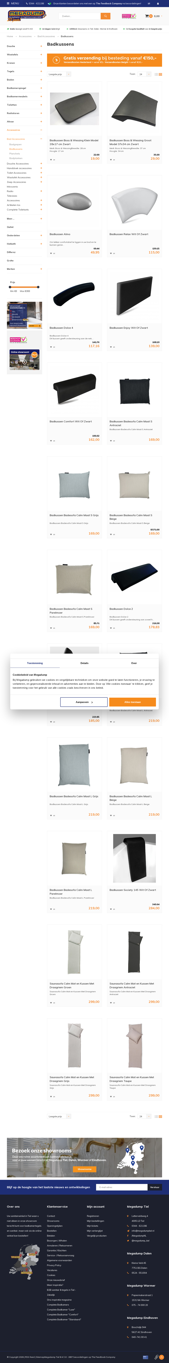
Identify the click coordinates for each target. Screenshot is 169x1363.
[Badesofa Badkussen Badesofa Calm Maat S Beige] (134, 483)
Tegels (10, 71)
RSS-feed (29, 1357)
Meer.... (10, 218)
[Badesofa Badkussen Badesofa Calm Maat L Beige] (134, 764)
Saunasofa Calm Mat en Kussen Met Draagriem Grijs (72, 1079)
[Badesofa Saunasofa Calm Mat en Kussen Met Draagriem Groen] (74, 952)
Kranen (11, 63)
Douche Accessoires (18, 163)
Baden (10, 79)
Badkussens (15, 149)
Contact (51, 1216)
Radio (10, 191)
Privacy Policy (54, 1265)
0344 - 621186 (36, 3)
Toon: (132, 74)
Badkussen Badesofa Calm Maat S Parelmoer (71, 610)
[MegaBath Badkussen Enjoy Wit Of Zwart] (134, 296)
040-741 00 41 (139, 1337)
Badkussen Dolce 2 (121, 608)
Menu (14, 3)
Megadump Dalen (139, 1253)
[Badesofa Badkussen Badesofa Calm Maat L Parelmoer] (74, 858)
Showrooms (53, 1221)
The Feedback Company (103, 1357)
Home (10, 36)
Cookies (51, 1275)
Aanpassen (82, 702)
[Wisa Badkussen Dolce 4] (74, 296)
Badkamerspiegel (16, 88)
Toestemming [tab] (35, 663)
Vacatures (52, 1270)
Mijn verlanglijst (95, 1230)
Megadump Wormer (141, 1285)
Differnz (11, 252)
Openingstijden (55, 1226)
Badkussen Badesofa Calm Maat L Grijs (74, 796)
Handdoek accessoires (19, 168)
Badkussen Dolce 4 (61, 327)
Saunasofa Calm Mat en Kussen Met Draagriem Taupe (132, 1079)
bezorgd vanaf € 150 (21, 29)
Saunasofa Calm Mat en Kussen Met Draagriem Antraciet (132, 985)
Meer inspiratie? (55, 1285)
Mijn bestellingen (95, 1221)
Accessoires (25, 36)
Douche (11, 46)
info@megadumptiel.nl (143, 1230)
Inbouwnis (12, 186)
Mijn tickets (92, 1226)
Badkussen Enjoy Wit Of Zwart (129, 327)
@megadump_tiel (140, 1240)
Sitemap (40, 1357)
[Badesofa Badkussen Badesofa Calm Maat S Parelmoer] (74, 577)
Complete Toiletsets (18, 209)
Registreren (93, 1216)
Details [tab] (85, 663)
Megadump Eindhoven (142, 1318)
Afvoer (10, 121)
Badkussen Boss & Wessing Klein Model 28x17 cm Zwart (74, 142)
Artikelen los (13, 205)
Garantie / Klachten (57, 1250)
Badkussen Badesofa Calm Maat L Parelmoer (71, 891)
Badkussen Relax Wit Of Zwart (129, 234)
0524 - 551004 (139, 1272)
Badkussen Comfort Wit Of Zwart (71, 421)
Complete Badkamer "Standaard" (64, 1319)
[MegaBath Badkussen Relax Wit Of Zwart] (134, 202)
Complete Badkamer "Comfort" (63, 1314)
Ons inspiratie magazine (59, 1299)
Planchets (14, 153)
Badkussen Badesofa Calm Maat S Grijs (74, 515)
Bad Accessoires (46, 36)
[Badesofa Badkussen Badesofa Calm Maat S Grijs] (74, 483)
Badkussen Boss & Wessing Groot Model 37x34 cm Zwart (130, 142)
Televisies (12, 195)
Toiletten (12, 104)
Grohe (10, 260)
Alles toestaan (132, 702)
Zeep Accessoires (16, 182)
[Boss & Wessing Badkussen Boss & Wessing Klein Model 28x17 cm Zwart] (74, 108)
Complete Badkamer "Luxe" (61, 1309)
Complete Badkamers (58, 1304)
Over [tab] (134, 663)
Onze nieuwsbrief (56, 1280)
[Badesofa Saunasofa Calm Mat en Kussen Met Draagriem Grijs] (74, 1045)
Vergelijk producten (97, 1235)
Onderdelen (13, 235)
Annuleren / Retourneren (59, 1245)
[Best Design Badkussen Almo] (74, 202)
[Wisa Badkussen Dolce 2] (134, 577)
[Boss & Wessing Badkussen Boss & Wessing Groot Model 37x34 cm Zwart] (134, 108)
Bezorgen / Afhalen (57, 1240)
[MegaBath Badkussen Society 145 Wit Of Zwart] (134, 858)
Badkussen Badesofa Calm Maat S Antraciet (131, 423)
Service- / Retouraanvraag (60, 1255)
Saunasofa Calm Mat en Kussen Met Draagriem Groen (72, 985)
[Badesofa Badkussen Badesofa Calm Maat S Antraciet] (134, 390)
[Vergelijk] (149, 3)
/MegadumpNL (139, 1235)
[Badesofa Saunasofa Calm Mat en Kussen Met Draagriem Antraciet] (134, 952)
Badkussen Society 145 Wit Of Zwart (133, 890)
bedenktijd (51, 29)
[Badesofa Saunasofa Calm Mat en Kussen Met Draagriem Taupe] (134, 1045)
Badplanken (15, 158)
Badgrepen (15, 144)
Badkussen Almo (60, 234)
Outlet (10, 227)
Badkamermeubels (17, 96)
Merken (11, 269)
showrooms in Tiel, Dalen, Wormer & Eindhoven (93, 29)
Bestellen (52, 1230)
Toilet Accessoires (16, 172)
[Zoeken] (105, 16)
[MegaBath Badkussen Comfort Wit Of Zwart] (74, 390)
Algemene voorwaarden (59, 1260)
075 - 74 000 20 (140, 1305)
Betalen (51, 1235)
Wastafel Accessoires (19, 177)
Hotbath (11, 243)
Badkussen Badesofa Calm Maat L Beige (131, 798)
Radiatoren (13, 113)
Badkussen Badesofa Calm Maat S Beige (131, 517)
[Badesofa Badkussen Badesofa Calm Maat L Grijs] (74, 764)
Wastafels (12, 54)
